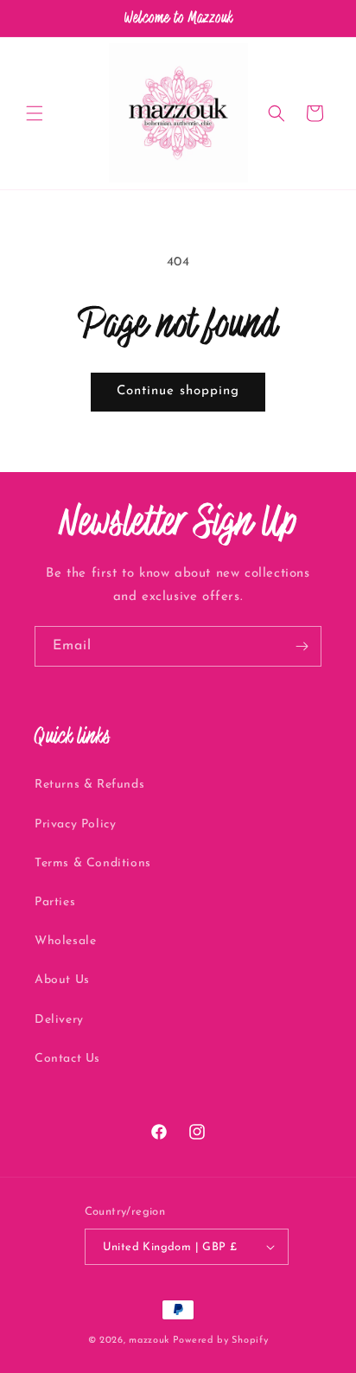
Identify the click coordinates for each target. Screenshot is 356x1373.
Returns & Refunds (89, 784)
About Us (62, 980)
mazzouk (149, 1340)
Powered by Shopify (221, 1340)
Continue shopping (178, 391)
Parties (55, 902)
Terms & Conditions (93, 863)
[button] (35, 113)
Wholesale (65, 941)
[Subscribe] (302, 646)
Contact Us (67, 1058)
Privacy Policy (75, 824)
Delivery (59, 1019)
